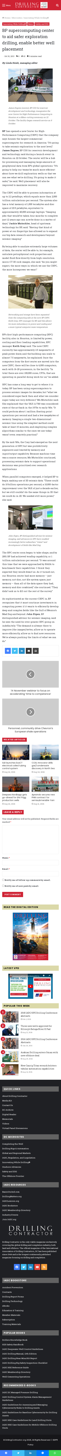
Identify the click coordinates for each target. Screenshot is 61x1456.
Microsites (17, 17)
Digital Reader (9, 1114)
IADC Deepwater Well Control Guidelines (22, 1349)
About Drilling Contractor (14, 1096)
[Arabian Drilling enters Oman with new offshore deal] (10, 1056)
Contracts (7, 1292)
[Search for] (57, 6)
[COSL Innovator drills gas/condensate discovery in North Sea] (45, 752)
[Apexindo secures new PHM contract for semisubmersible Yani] (45, 784)
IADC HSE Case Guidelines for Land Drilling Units (27, 1420)
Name (6, 857)
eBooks (5, 1305)
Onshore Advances (11, 1167)
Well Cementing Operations (16, 1376)
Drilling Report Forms (13, 1296)
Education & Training (12, 1310)
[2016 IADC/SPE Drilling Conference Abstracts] (10, 1043)
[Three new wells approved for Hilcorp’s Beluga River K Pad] (10, 1030)
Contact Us (7, 1105)
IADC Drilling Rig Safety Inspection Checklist (24, 1363)
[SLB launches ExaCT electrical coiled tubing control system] (15, 752)
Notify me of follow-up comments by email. (27, 880)
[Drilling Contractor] (30, 5)
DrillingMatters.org (11, 1196)
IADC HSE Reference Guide (15, 1367)
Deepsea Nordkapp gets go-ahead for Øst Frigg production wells (14, 797)
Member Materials (11, 1315)
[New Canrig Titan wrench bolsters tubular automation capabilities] (10, 1069)
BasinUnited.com (11, 1191)
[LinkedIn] (22, 651)
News (30, 24)
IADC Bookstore (10, 1205)
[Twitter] (15, 651)
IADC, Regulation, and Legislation (18, 1157)
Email (6, 869)
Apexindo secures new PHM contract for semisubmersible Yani (43, 797)
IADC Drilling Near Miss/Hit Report (19, 1358)
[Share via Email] (29, 651)
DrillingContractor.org (15, 1440)
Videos (5, 1123)
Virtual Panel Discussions (15, 1128)
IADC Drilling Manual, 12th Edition (19, 1353)
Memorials (7, 1119)
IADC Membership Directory (16, 1210)
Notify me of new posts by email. (22, 886)
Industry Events (10, 1214)
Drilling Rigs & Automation (15, 1148)
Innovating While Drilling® (36, 17)
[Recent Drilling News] (30, 959)
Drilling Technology (12, 1301)
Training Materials (11, 1324)
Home (7, 17)
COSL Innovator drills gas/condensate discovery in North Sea (43, 765)
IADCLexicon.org (10, 1201)
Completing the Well (12, 1144)
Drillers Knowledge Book (14, 1340)
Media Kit (7, 1100)
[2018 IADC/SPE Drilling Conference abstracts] (10, 1017)
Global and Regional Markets (16, 1153)
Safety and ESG (42, 24)
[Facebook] (8, 651)
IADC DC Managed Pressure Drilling (20, 1392)
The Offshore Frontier (13, 1176)
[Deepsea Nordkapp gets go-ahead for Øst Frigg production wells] (15, 784)
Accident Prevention (12, 1287)
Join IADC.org (9, 1219)
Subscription (8, 1319)
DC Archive (7, 1109)
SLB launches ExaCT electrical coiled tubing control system (14, 765)
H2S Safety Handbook (13, 1344)
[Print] (36, 651)
